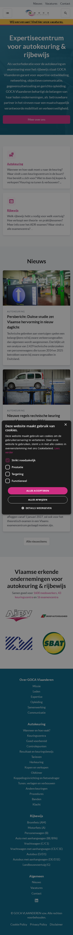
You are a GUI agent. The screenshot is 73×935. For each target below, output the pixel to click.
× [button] (65, 424)
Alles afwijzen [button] (37, 499)
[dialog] (36, 468)
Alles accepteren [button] (37, 490)
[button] (36, 508)
